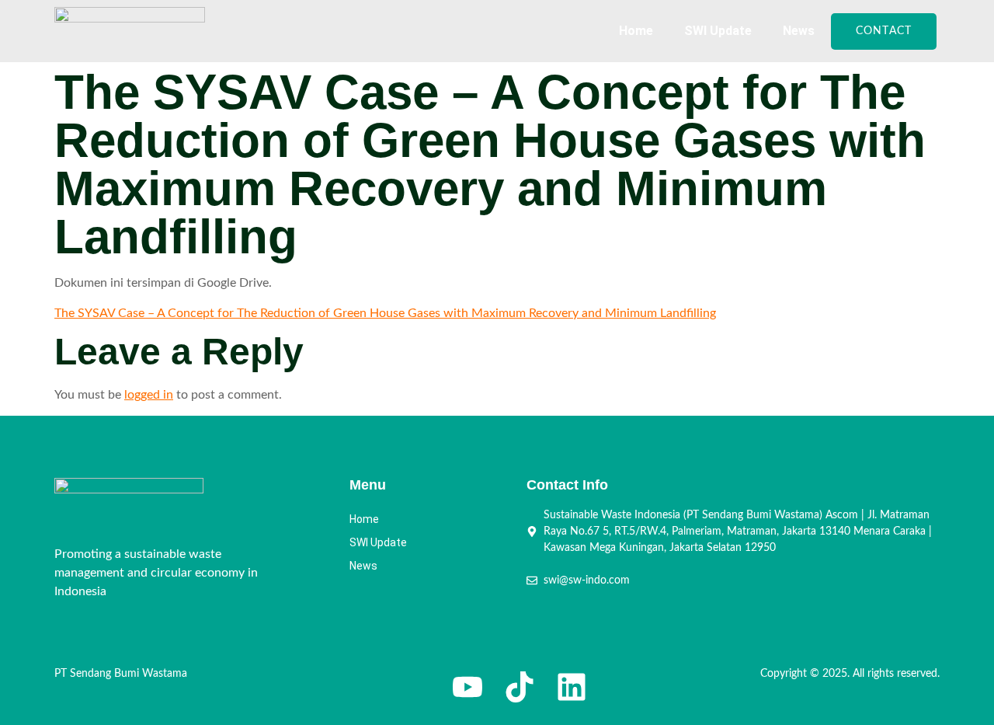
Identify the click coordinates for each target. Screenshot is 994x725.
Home (636, 30)
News (799, 30)
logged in (148, 395)
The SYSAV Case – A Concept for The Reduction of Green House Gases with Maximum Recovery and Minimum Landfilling (385, 313)
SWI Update (718, 30)
